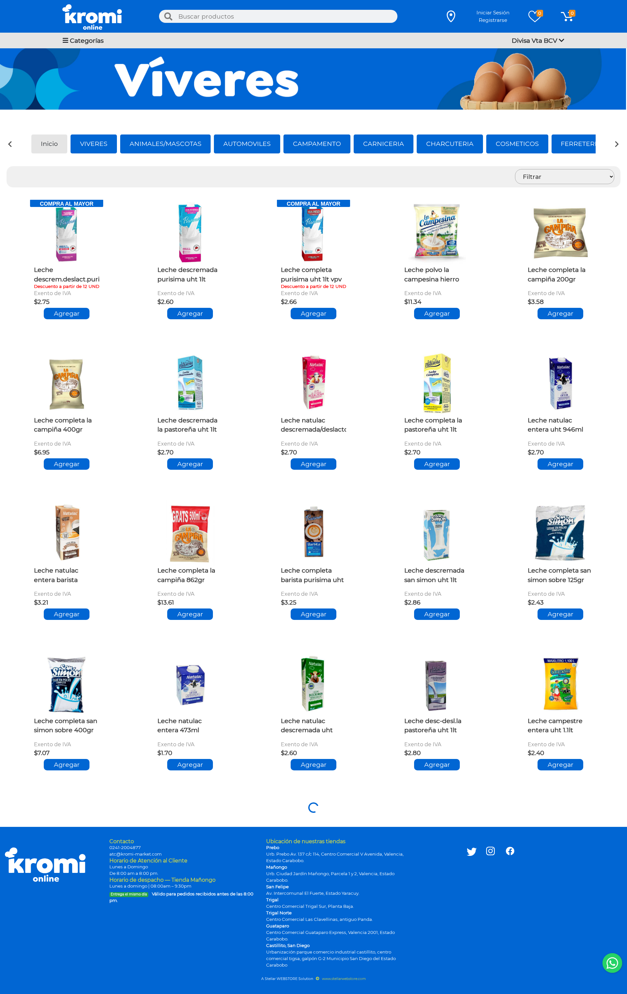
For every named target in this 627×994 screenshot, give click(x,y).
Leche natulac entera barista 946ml (56, 575)
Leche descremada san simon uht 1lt (434, 575)
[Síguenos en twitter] (471, 900)
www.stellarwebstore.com (343, 979)
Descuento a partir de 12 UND (66, 286)
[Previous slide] (10, 144)
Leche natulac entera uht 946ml (555, 425)
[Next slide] (616, 144)
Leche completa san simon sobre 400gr (65, 725)
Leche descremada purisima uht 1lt (187, 274)
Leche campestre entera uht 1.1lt (555, 725)
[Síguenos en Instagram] (490, 900)
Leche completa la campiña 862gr (186, 575)
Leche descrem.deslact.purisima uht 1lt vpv (74, 275)
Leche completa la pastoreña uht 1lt (433, 425)
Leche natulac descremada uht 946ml (307, 726)
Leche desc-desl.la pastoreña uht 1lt (432, 725)
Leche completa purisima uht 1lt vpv (311, 274)
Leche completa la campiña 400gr (63, 425)
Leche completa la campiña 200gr (557, 274)
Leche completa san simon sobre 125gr (559, 575)
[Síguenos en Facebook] (510, 900)
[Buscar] (168, 16)
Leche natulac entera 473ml (179, 725)
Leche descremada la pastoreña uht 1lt (187, 425)
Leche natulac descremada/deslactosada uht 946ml (321, 425)
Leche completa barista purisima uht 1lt (312, 575)
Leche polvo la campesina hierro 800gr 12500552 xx (433, 275)
